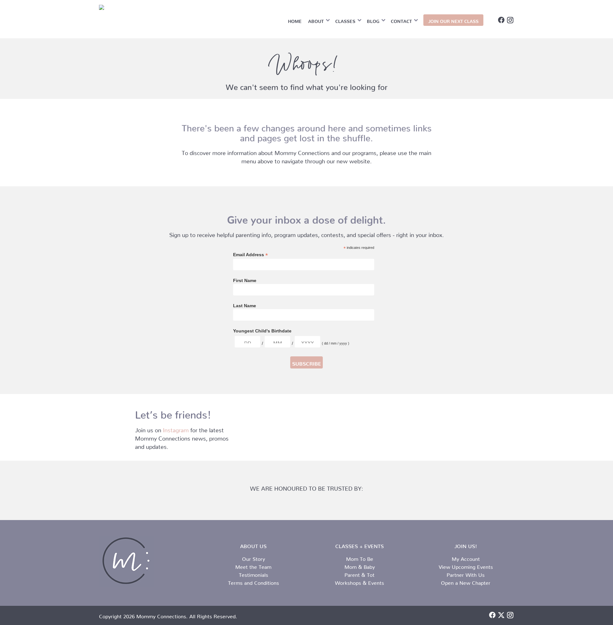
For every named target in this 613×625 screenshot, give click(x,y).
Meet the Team (253, 566)
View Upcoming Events (466, 566)
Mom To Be (359, 558)
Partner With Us (466, 574)
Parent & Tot (359, 574)
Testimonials (253, 574)
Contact (401, 20)
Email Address (250, 255)
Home (295, 20)
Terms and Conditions (253, 582)
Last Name (244, 305)
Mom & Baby (359, 566)
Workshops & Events (359, 582)
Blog (373, 20)
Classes (345, 20)
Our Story (253, 558)
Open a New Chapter (465, 582)
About (316, 20)
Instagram (176, 429)
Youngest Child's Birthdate (262, 330)
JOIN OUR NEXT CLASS (453, 20)
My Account (466, 558)
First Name (244, 280)
